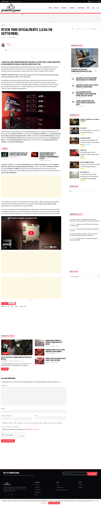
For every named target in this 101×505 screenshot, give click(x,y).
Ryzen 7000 (23, 306)
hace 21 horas (14, 361)
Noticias (56, 8)
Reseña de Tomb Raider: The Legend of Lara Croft (89, 120)
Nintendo (63, 8)
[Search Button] (93, 8)
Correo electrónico (6, 415)
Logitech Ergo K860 (85, 138)
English (80, 487)
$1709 (88, 144)
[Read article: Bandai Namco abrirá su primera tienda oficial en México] (39, 343)
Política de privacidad (62, 489)
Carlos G (5, 361)
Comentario (4, 385)
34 (57, 353)
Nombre (3, 408)
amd (12, 306)
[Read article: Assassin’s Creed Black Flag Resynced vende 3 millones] (4, 154)
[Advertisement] (31, 186)
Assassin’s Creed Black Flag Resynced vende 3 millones (18, 154)
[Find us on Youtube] (99, 1)
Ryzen (16, 306)
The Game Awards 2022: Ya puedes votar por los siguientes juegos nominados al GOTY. (48, 155)
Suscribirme (92, 473)
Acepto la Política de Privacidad (10, 427)
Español (81, 485)
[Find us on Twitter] (97, 1)
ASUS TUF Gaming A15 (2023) (87, 162)
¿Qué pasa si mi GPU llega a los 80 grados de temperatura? (87, 86)
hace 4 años (12, 37)
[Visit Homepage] (11, 7)
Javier (8, 43)
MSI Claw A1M (83, 128)
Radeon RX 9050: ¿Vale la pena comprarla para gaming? (55, 350)
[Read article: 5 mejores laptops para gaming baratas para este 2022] (84, 57)
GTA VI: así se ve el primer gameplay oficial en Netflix (16, 358)
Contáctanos (4, 1)
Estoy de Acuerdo (54, 503)
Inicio (50, 8)
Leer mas (6, 369)
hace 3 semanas (50, 353)
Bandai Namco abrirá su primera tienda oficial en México (54, 342)
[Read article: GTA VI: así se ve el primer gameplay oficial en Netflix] (17, 347)
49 (57, 362)
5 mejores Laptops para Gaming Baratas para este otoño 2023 (86, 79)
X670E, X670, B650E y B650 (47, 204)
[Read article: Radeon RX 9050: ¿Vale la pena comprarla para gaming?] (39, 352)
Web (36, 415)
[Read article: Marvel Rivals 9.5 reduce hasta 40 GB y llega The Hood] (39, 361)
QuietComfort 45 (84, 172)
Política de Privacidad (32, 429)
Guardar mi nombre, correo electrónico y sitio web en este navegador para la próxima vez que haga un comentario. (33, 423)
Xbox (88, 8)
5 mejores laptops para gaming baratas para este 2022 (81, 70)
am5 (8, 306)
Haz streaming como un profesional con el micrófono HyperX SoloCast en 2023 (86, 94)
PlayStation (80, 8)
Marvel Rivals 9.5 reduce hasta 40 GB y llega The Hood (56, 359)
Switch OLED (83, 150)
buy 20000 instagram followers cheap (80, 233)
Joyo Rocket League (75, 219)
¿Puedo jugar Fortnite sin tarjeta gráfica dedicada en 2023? (85, 102)
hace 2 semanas (50, 346)
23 (57, 346)
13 (19, 156)
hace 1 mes (13, 156)
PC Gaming (72, 8)
